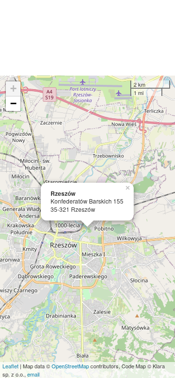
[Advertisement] (87, 38)
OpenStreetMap (70, 366)
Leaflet (10, 366)
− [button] (13, 103)
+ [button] (13, 88)
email (33, 374)
